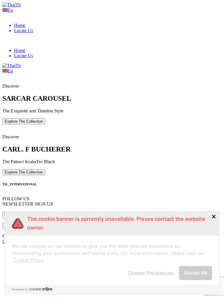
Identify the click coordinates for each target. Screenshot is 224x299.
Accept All (195, 273)
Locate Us (23, 30)
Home (19, 25)
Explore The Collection (24, 121)
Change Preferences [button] (150, 273)
